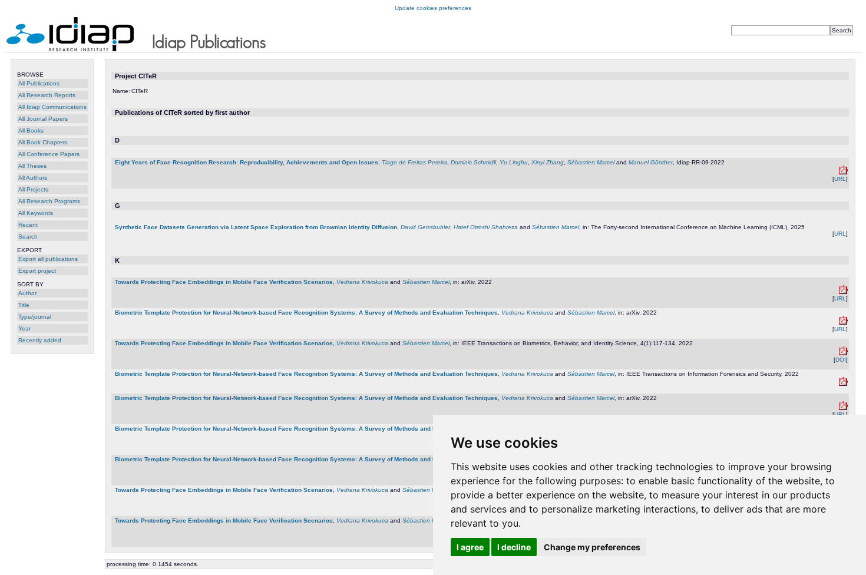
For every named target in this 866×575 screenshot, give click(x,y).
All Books (31, 130)
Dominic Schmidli (473, 162)
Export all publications (48, 259)
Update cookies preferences (433, 8)
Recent (28, 225)
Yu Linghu (514, 162)
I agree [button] (470, 547)
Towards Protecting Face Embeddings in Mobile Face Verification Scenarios (224, 282)
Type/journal (34, 316)
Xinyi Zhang (547, 162)
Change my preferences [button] (592, 547)
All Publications (39, 83)
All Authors (32, 177)
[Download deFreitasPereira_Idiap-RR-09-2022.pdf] (843, 172)
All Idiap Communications (52, 107)
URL (840, 179)
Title (23, 305)
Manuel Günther (651, 162)
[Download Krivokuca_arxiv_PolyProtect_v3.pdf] (843, 292)
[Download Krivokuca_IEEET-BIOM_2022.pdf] (843, 353)
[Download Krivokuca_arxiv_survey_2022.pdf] (843, 322)
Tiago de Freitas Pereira (414, 162)
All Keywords (35, 213)
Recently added (39, 340)
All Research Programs (49, 201)
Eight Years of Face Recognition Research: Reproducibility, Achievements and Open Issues (246, 162)
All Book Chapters (42, 142)
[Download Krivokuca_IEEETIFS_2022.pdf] (843, 384)
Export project (37, 270)
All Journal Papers (43, 118)
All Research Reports (46, 95)
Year (24, 328)
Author (27, 293)
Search (28, 236)
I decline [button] (514, 547)
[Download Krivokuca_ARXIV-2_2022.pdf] (843, 408)
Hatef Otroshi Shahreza (486, 227)
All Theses (32, 166)
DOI (840, 359)
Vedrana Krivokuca (362, 282)
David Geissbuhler (425, 227)
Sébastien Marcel (590, 162)
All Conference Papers (49, 154)
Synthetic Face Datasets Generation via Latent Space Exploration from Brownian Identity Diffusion (256, 227)
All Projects (33, 189)
